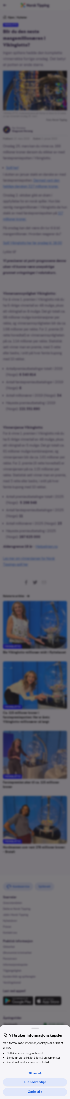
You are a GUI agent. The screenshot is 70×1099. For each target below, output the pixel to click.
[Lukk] (35, 1028)
